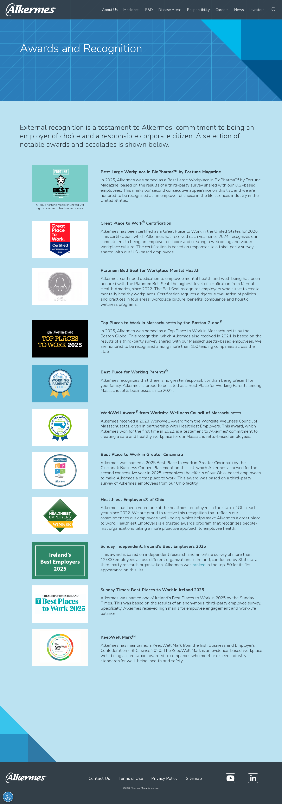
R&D (149, 9)
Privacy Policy (164, 778)
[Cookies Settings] (8, 797)
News (239, 9)
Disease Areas (169, 9)
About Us (110, 9)
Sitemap (194, 778)
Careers (222, 9)
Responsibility (198, 9)
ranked (199, 565)
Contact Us (99, 778)
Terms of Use (130, 778)
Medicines (131, 9)
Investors (256, 9)
